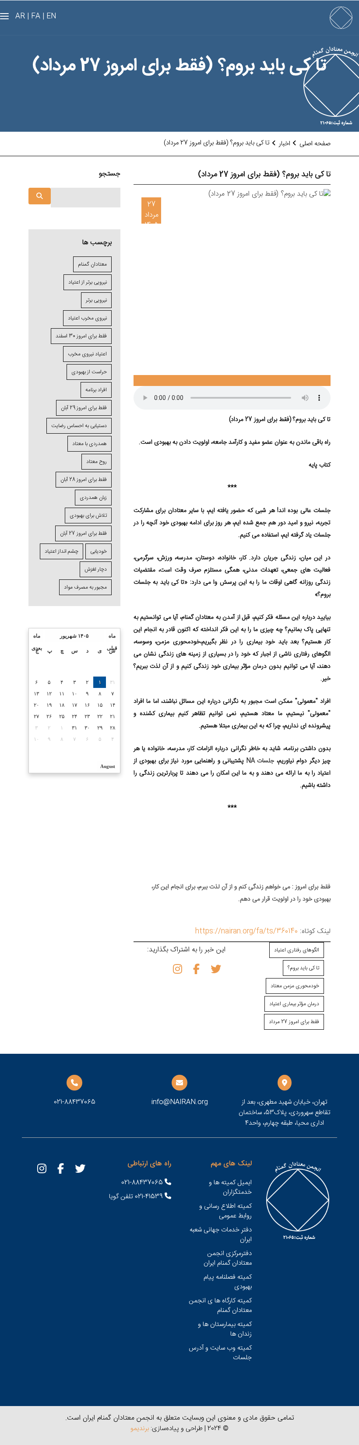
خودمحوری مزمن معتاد (295, 986)
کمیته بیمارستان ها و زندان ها (225, 1329)
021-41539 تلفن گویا (137, 1196)
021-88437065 (143, 1182)
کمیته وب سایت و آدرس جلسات (220, 1353)
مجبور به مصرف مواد (85, 587)
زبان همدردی (93, 497)
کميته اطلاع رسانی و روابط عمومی (225, 1211)
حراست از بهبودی (89, 372)
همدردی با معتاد (89, 443)
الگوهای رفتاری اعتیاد (296, 950)
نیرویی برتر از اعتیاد (87, 282)
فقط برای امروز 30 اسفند (81, 336)
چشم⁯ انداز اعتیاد (61, 551)
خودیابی (98, 551)
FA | (33, 16)
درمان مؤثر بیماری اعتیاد (294, 1004)
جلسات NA (260, 761)
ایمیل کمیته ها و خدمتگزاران (230, 1187)
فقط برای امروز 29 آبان (84, 407)
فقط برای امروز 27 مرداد (294, 1021)
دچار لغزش (95, 569)
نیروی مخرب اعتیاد (87, 318)
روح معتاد (96, 461)
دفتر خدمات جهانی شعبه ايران (221, 1234)
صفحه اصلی (315, 143)
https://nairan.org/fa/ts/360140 (246, 931)
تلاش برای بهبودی (88, 515)
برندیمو (139, 1428)
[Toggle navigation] (4, 16)
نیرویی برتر (96, 300)
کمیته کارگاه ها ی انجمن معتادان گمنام (220, 1305)
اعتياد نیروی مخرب (87, 354)
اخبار (284, 143)
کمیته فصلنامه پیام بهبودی (228, 1282)
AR (20, 16)
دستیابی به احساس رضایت (79, 425)
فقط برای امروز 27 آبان (83, 533)
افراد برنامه (96, 390)
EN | (49, 16)
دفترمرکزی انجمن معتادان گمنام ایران (228, 1258)
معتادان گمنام (92, 264)
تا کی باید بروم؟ (303, 968)
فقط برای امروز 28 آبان (83, 479)
